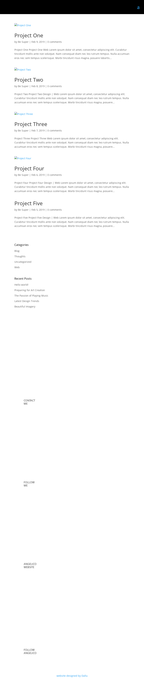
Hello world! (21, 284)
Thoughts (19, 256)
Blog (16, 251)
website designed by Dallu (72, 675)
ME (26, 403)
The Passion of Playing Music (31, 295)
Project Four (29, 168)
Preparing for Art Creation (29, 290)
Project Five (28, 203)
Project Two (28, 79)
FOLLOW (29, 482)
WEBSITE (29, 567)
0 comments (54, 41)
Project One (28, 35)
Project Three (30, 124)
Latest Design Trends (26, 301)
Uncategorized (22, 261)
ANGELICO (30, 564)
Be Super (23, 41)
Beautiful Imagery (24, 306)
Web (17, 267)
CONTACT (29, 400)
